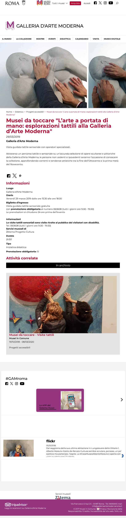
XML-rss (118, 511)
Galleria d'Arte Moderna (49, 26)
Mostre (40, 39)
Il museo (6, 39)
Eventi (52, 39)
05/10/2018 (83, 451)
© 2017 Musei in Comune (84, 509)
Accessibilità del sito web (102, 511)
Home (9, 112)
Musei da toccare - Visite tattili (31, 335)
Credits (86, 511)
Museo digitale (112, 39)
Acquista (75, 3)
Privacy (103, 509)
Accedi (87, 3)
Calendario (81, 39)
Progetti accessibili (35, 112)
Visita (96, 39)
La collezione (24, 39)
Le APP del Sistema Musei (46, 406)
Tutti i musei (58, 3)
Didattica (65, 39)
